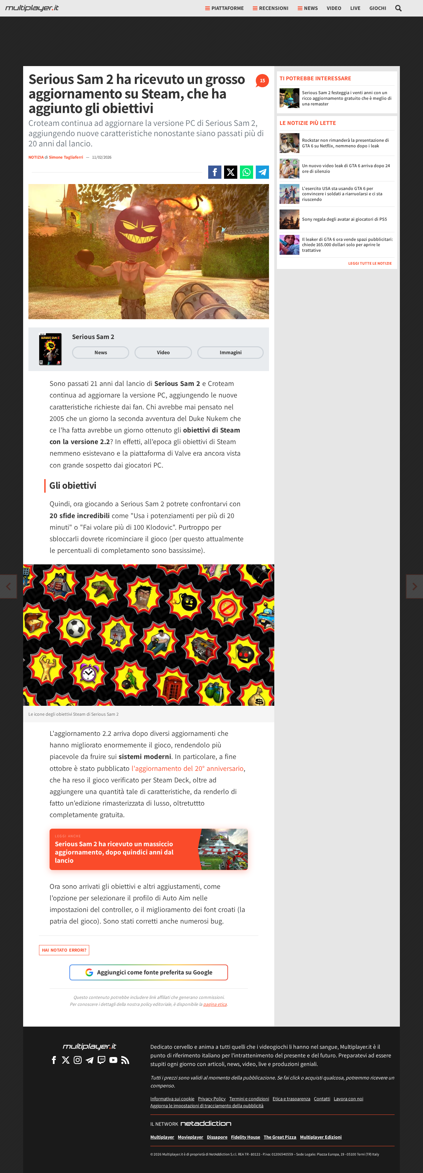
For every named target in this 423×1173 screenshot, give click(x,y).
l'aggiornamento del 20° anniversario (188, 768)
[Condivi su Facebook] (214, 172)
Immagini (231, 352)
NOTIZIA (36, 157)
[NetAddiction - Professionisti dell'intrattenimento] (206, 1124)
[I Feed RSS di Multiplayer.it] (125, 1060)
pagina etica (215, 1004)
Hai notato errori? (64, 950)
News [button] (311, 8)
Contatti (322, 1098)
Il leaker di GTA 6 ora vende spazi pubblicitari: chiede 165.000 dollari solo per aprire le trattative (347, 244)
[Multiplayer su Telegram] (90, 1060)
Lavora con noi (348, 1098)
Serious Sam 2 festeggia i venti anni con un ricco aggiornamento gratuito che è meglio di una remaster (347, 98)
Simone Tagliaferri (66, 157)
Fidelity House (245, 1137)
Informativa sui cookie (172, 1098)
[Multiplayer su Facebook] (54, 1060)
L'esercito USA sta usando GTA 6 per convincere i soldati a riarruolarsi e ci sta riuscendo (342, 194)
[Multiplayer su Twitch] (101, 1060)
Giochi (377, 8)
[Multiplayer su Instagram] (78, 1060)
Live (355, 8)
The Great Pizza (280, 1137)
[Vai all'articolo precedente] (414, 586)
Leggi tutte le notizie (370, 263)
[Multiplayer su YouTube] (113, 1060)
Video (334, 8)
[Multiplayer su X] (66, 1060)
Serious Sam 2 (93, 336)
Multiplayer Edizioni (321, 1137)
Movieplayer (190, 1137)
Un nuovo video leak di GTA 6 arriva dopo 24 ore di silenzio (346, 168)
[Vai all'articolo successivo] (8, 586)
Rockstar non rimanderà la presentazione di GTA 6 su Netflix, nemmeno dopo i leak (345, 143)
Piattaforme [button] (228, 8)
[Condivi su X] (230, 172)
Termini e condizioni (249, 1098)
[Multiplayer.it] (32, 8)
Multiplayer (162, 1137)
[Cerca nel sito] (398, 8)
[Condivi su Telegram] (262, 172)
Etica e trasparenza (291, 1098)
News (101, 352)
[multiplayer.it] (89, 1046)
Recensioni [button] (273, 8)
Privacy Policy (212, 1098)
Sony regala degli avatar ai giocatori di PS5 (344, 219)
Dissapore (217, 1137)
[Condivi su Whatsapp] (246, 172)
